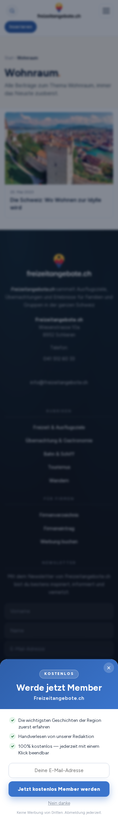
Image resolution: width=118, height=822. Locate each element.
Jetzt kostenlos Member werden (59, 789)
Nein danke (59, 803)
